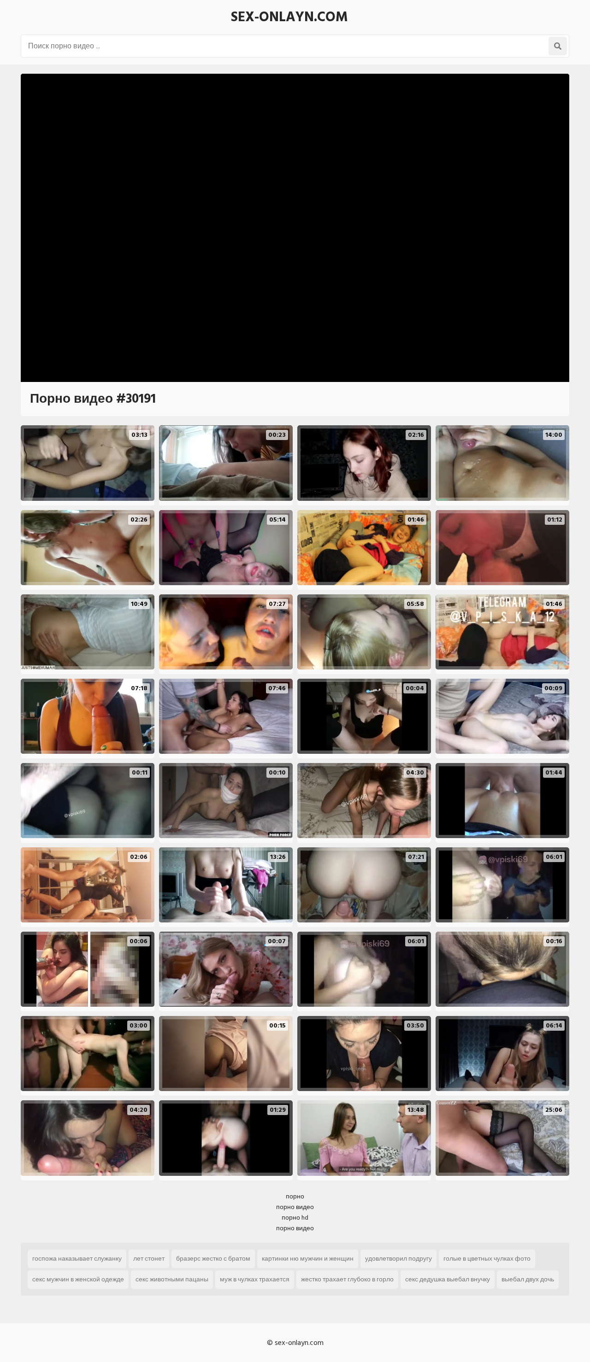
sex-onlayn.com (289, 17)
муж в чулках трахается (254, 1279)
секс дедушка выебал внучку (447, 1279)
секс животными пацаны (172, 1279)
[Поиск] (558, 46)
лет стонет (149, 1258)
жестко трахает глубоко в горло (347, 1279)
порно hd (295, 1217)
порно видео (295, 1207)
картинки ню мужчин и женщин (308, 1258)
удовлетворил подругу (398, 1258)
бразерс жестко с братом (213, 1258)
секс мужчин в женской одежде (78, 1279)
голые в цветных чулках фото (487, 1258)
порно (295, 1196)
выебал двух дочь (528, 1279)
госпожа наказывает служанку (77, 1258)
